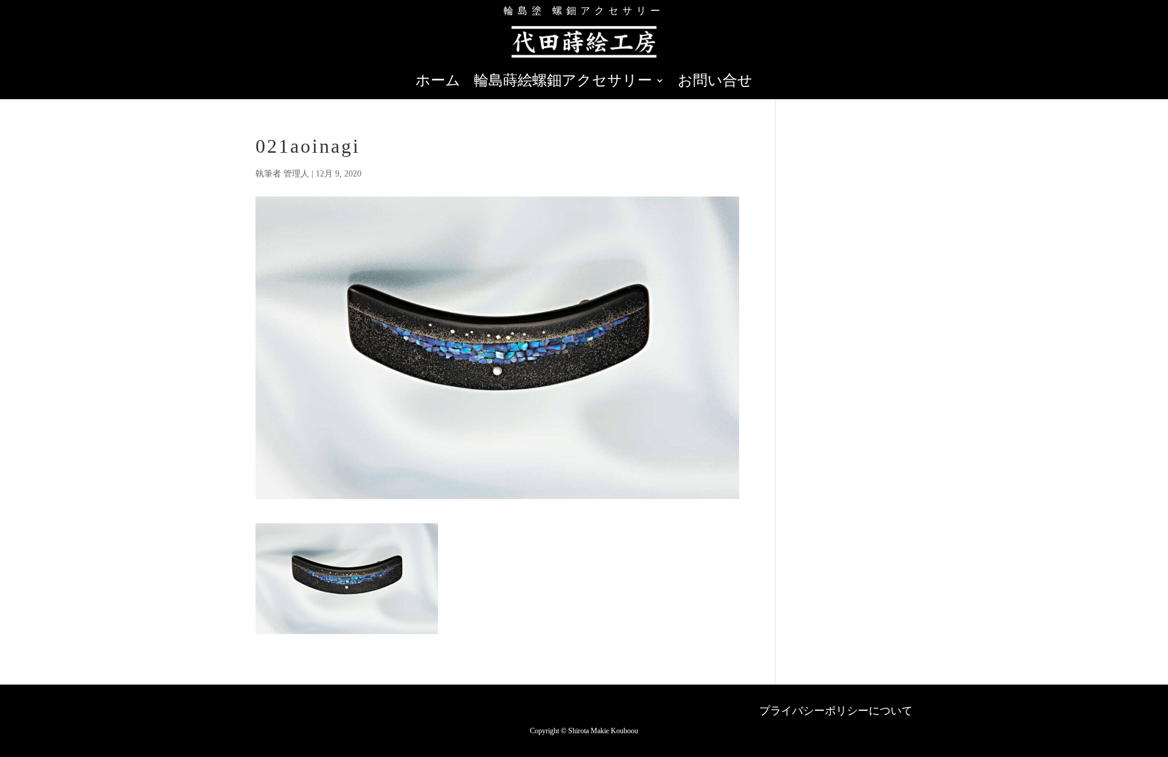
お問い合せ (715, 82)
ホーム (438, 82)
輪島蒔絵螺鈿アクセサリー (563, 82)
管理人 (296, 173)
